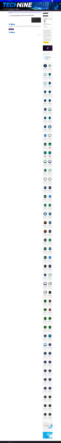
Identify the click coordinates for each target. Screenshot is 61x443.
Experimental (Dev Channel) (16, 16)
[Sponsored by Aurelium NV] (47, 58)
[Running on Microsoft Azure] (47, 435)
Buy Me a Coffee (46, 42)
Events (21, 10)
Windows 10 (21, 16)
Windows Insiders (13, 10)
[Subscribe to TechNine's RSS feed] (8, 0)
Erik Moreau (12, 16)
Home (9, 10)
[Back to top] (59, 441)
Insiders (19, 16)
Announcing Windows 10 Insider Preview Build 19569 (22, 15)
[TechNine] (9, 0)
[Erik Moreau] (10, 0)
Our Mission (28, 10)
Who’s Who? (24, 10)
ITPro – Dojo (17, 10)
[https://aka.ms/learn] (47, 425)
